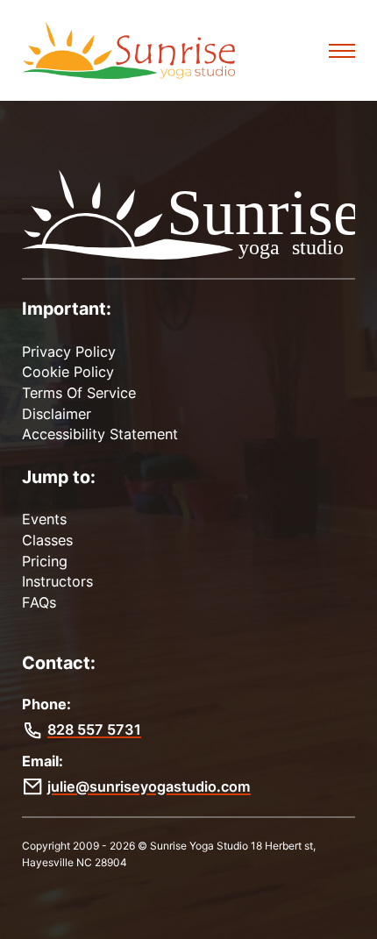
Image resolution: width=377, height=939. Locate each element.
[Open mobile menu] (342, 51)
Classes (47, 540)
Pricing (45, 561)
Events (44, 519)
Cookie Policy (68, 372)
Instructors (57, 581)
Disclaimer (56, 414)
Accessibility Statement (100, 434)
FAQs (39, 602)
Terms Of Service (79, 393)
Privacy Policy (69, 351)
